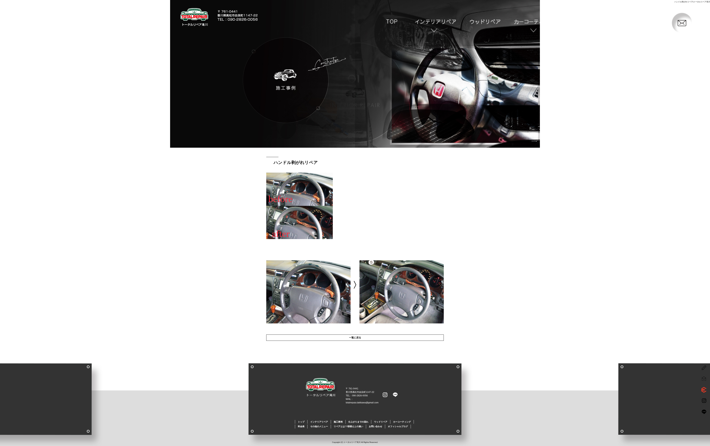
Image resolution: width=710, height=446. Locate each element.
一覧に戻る (355, 337)
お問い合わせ (685, 23)
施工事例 (338, 422)
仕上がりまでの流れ (358, 422)
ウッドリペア (486, 23)
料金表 (301, 426)
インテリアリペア (437, 23)
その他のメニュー (586, 23)
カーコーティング (536, 23)
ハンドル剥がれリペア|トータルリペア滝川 (692, 2)
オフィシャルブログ (398, 426)
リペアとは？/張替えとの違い (635, 23)
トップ (387, 23)
